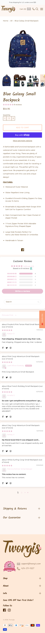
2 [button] (21, 492)
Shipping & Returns (15, 508)
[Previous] (9, 49)
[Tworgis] (8, 9)
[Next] (36, 49)
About (6, 586)
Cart (23, 9)
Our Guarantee (12, 517)
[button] (8, 105)
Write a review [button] (22, 291)
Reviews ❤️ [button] (42, 319)
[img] (7, 330)
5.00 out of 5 (29, 266)
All (11, 21)
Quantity (6, 115)
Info (5, 593)
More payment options (22, 141)
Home (5, 21)
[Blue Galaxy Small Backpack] (7, 80)
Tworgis (12, 620)
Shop (5, 578)
